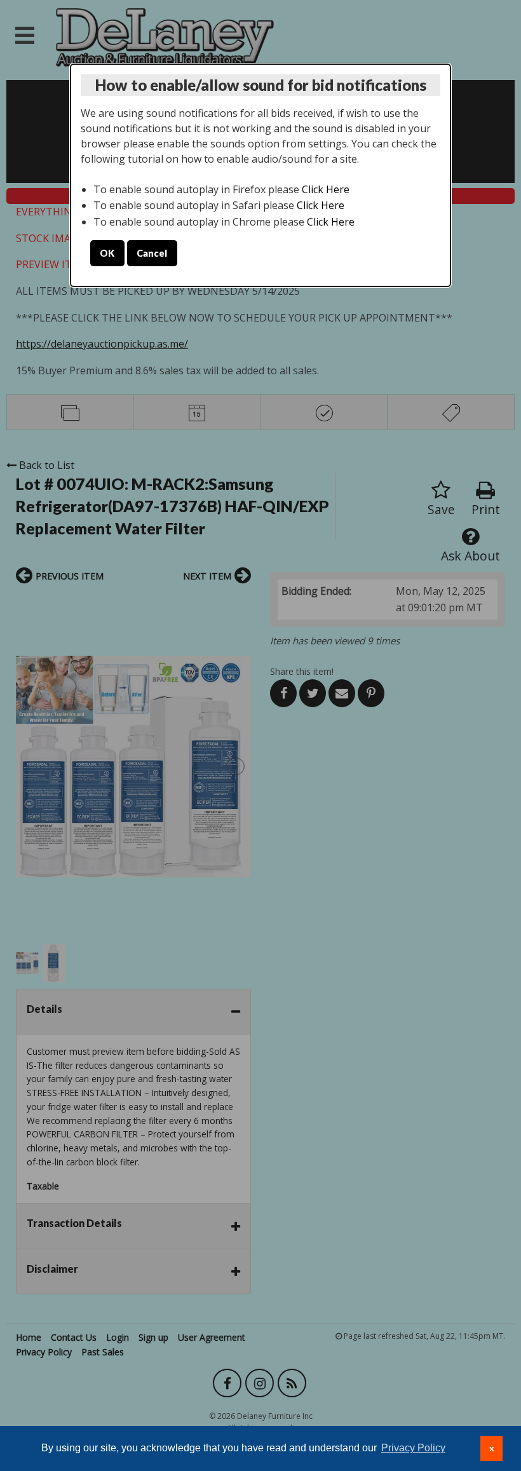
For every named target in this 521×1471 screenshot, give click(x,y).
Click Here (325, 189)
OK (107, 253)
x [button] (491, 1448)
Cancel (152, 253)
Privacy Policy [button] (413, 1447)
